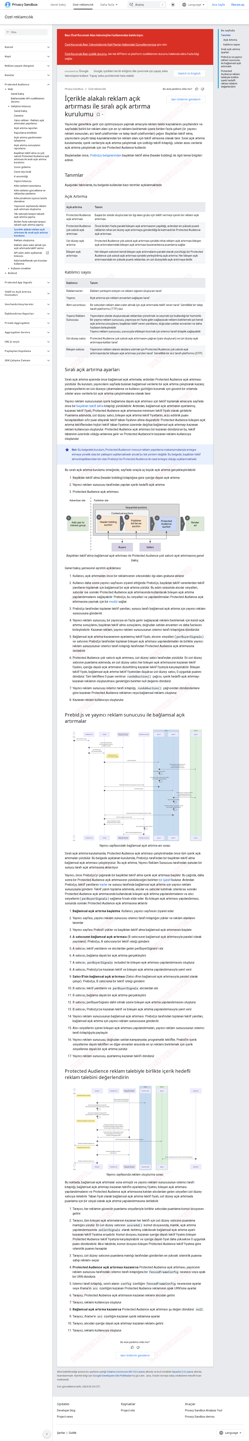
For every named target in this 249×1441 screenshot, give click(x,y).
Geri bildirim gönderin (186, 99)
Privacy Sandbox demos (200, 1416)
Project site (128, 1410)
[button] (23, 47)
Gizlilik (72, 1432)
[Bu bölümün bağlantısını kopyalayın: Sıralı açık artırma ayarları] (123, 370)
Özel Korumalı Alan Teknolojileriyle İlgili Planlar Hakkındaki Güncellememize (110, 44)
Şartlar (61, 1432)
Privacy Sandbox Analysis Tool (203, 1410)
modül (113, 601)
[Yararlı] (197, 89)
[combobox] (146, 4)
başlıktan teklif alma (89, 406)
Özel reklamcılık (83, 4)
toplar (103, 884)
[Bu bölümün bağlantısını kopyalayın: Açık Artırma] (91, 196)
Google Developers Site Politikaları (112, 1375)
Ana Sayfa (218, 4)
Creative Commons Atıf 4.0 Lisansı (126, 1371)
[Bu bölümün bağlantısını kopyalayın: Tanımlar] (87, 175)
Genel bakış (58, 4)
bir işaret (165, 880)
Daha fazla (107, 4)
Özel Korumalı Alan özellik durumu (86, 54)
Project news (65, 1416)
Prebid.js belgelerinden (105, 155)
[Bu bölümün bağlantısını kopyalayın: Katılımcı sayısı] (95, 272)
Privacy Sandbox (74, 88)
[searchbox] (26, 32)
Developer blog (66, 1410)
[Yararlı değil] (202, 89)
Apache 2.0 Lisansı (182, 1371)
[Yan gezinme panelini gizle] (47, 1434)
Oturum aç (237, 4)
